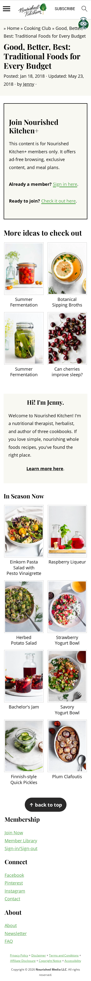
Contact (12, 899)
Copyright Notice (50, 961)
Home (13, 28)
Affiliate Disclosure (23, 961)
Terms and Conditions (64, 955)
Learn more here (44, 468)
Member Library (21, 841)
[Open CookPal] (83, 24)
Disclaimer (38, 955)
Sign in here (65, 184)
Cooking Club (37, 28)
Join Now (14, 833)
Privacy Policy (19, 955)
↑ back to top (45, 804)
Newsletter (16, 933)
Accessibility (73, 961)
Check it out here (58, 201)
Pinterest (14, 883)
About (11, 925)
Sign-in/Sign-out (21, 848)
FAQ (9, 941)
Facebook (14, 875)
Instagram (15, 891)
